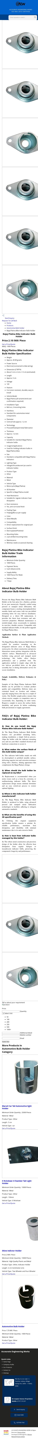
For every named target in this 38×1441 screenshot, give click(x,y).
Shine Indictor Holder (12, 1250)
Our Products (7, 1367)
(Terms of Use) (21, 1432)
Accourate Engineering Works (20, 10)
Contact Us (6, 1370)
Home (9, 323)
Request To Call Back (9, 321)
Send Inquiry (9, 318)
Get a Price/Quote (8, 344)
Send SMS (20, 1415)
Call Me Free (20, 1422)
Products (10, 325)
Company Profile (8, 1364)
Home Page (7, 1362)
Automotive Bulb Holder (15, 328)
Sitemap (6, 1373)
